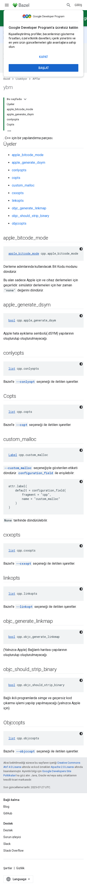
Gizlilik (20, 868)
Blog (6, 806)
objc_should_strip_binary (30, 216)
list (11, 368)
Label (12, 455)
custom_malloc (23, 185)
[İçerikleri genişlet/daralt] (25, 99)
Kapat (43, 57)
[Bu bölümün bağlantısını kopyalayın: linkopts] (24, 578)
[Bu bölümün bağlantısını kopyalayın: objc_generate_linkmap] (57, 621)
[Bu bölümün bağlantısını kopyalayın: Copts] (20, 396)
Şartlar (7, 868)
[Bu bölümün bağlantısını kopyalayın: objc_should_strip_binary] (60, 669)
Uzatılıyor (21, 78)
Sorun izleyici (12, 837)
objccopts (19, 223)
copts (16, 178)
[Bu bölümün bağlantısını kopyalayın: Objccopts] (29, 723)
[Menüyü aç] (7, 5)
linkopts (18, 201)
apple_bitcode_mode (28, 155)
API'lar (36, 78)
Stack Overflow (13, 850)
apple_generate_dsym (28, 163)
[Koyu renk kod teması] (81, 248)
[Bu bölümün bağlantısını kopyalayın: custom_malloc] (40, 439)
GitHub (7, 813)
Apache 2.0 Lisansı (62, 767)
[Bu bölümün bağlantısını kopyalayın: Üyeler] (21, 144)
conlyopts (19, 170)
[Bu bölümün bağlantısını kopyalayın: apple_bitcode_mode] (52, 238)
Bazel (6, 78)
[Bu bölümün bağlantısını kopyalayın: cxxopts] (24, 535)
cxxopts (18, 193)
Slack (7, 843)
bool (11, 320)
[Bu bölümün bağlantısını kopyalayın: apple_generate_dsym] (54, 305)
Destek (8, 830)
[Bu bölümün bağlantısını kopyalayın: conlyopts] (28, 353)
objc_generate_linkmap (29, 208)
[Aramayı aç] (68, 5)
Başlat (43, 68)
